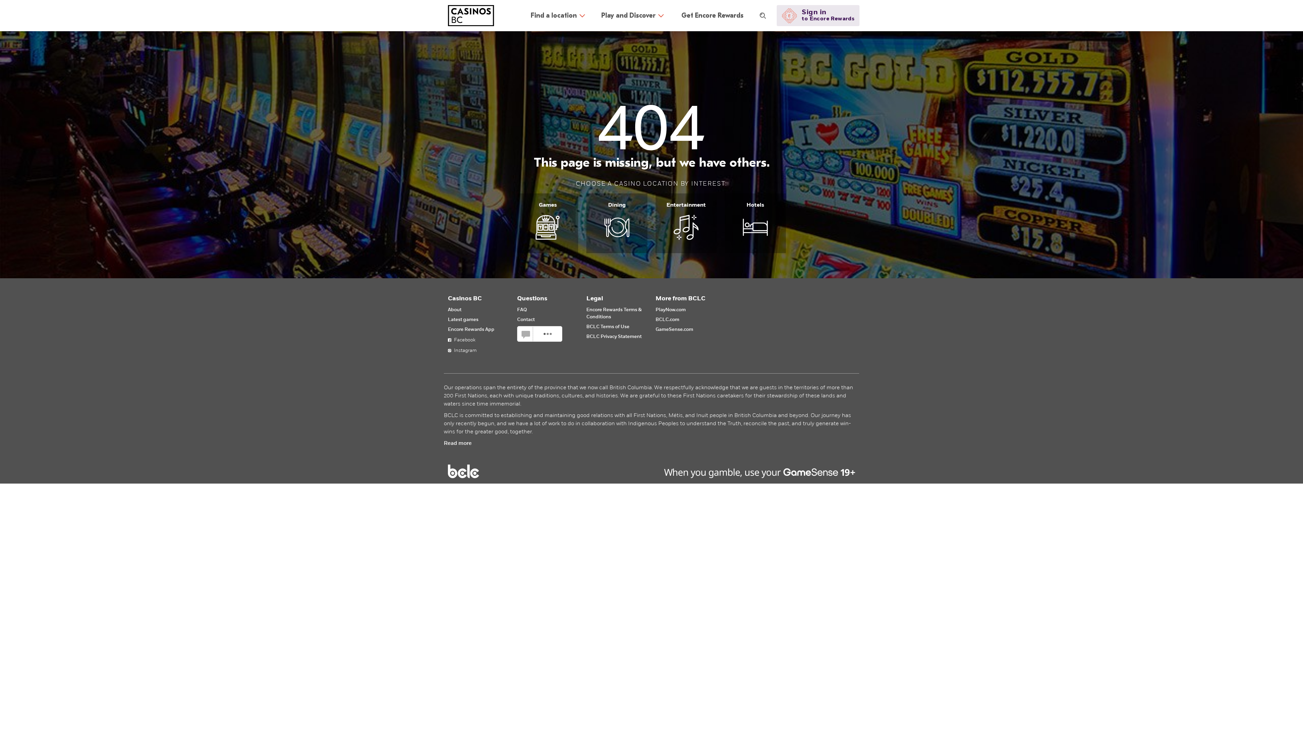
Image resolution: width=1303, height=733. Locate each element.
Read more (458, 443)
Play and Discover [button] (628, 15)
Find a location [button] (554, 15)
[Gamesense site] (651, 471)
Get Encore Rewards (712, 15)
